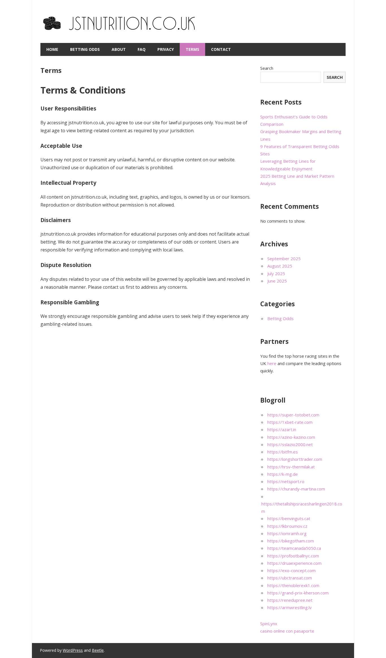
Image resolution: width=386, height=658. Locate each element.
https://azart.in (281, 429)
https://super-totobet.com (293, 415)
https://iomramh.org (287, 533)
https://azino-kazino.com (291, 437)
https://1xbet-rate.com (290, 422)
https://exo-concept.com (291, 570)
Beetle (98, 650)
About (119, 49)
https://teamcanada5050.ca (294, 548)
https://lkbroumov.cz (287, 526)
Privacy (165, 49)
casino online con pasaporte (287, 631)
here (271, 363)
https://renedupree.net (290, 600)
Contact (221, 49)
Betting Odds (85, 49)
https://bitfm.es (282, 452)
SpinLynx (268, 623)
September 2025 (284, 258)
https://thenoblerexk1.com (293, 585)
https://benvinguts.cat (288, 518)
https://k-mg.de (282, 474)
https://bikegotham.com (290, 541)
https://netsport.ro (285, 481)
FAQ (142, 49)
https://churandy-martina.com (296, 489)
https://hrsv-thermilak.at (291, 467)
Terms (192, 49)
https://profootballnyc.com (293, 556)
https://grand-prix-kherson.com (298, 593)
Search (266, 68)
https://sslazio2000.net (290, 444)
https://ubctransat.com (289, 578)
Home (52, 49)
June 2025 (277, 281)
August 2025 (279, 266)
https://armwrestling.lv (289, 607)
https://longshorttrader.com (294, 459)
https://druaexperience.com (294, 563)
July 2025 (276, 273)
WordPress (73, 650)
